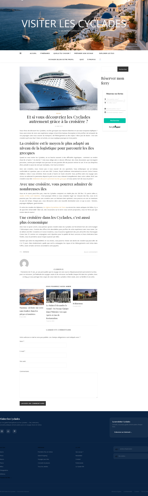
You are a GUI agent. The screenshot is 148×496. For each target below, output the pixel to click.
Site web (23, 361)
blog (58, 113)
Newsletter (79, 456)
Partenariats (79, 463)
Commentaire (24, 371)
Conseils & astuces (44, 463)
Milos (1, 466)
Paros (2, 463)
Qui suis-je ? (79, 452)
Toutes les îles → (6, 478)
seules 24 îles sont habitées (30, 196)
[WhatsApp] (8, 431)
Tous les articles (43, 466)
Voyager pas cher (43, 459)
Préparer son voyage (83, 53)
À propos (91, 59)
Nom (22, 341)
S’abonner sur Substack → (123, 432)
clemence (26, 252)
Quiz (82, 59)
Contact (78, 459)
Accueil (33, 53)
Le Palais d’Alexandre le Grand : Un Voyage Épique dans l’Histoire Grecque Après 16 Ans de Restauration (57, 312)
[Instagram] (2, 431)
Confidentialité (128, 491)
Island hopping (42, 456)
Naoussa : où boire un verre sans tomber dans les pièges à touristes (31, 311)
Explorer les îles (106, 53)
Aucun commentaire (90, 252)
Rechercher (123, 69)
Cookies (136, 491)
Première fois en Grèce (45, 452)
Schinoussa (78, 303)
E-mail (22, 351)
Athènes (2, 474)
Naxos (2, 459)
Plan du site (144, 491)
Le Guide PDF (80, 466)
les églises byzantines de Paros (54, 207)
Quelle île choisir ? (62, 53)
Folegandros (4, 470)
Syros (2, 452)
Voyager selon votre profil (61, 59)
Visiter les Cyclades (74, 23)
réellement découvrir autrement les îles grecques (49, 179)
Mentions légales (116, 491)
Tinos (1, 456)
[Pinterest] (15, 431)
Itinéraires (45, 53)
